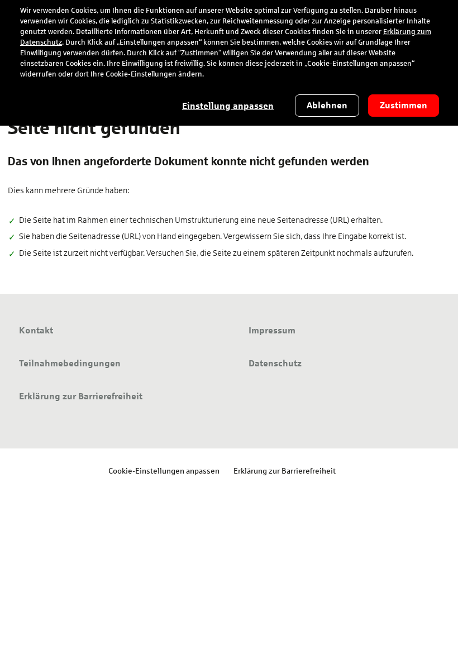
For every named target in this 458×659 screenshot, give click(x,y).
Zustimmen (403, 105)
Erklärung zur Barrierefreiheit (284, 470)
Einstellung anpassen (228, 106)
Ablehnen (327, 105)
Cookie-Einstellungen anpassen (164, 470)
